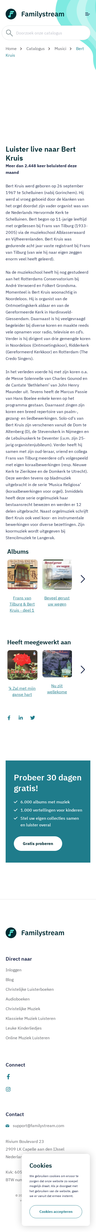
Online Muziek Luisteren (28, 1037)
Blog (10, 979)
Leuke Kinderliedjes (24, 1028)
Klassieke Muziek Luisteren (31, 1018)
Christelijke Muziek (23, 1008)
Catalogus (35, 48)
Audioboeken (18, 998)
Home (11, 48)
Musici (60, 48)
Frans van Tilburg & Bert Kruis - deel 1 (22, 604)
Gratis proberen (38, 843)
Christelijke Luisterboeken (30, 989)
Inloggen (14, 969)
